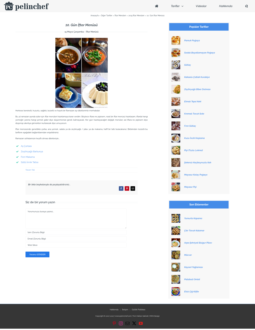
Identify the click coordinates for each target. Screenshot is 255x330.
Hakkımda (114, 310)
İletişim (125, 310)
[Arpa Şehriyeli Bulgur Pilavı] (175, 239)
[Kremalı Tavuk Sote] (175, 110)
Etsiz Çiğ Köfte (191, 291)
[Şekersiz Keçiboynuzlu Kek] (175, 159)
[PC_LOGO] (26, 2)
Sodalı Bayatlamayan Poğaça (199, 52)
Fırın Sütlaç (190, 126)
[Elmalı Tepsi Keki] (175, 98)
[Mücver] (175, 252)
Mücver (188, 255)
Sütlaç (187, 65)
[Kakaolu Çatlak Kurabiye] (175, 74)
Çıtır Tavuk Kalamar (194, 230)
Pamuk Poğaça (192, 40)
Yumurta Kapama (193, 218)
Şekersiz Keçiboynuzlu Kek (197, 162)
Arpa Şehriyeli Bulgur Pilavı (198, 242)
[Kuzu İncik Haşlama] (175, 135)
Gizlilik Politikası (138, 310)
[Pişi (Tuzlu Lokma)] (175, 147)
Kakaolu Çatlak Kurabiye (197, 77)
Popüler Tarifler (199, 26)
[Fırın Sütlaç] (175, 123)
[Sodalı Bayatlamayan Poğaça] (175, 49)
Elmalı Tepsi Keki (192, 101)
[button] (246, 6)
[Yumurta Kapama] (175, 215)
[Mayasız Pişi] (175, 184)
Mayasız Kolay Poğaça (195, 174)
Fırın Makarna (28, 157)
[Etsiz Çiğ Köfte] (175, 288)
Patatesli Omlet (192, 279)
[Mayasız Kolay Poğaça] (175, 171)
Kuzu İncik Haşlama (194, 138)
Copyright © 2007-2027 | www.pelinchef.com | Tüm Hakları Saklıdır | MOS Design (127, 316)
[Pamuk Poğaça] (175, 37)
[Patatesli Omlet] (175, 276)
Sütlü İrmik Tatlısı (29, 162)
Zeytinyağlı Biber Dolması (197, 89)
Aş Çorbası (26, 146)
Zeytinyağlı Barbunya (32, 151)
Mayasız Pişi (190, 187)
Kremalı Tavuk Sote (194, 113)
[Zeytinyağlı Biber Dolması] (175, 86)
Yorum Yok (30, 170)
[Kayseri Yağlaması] (175, 264)
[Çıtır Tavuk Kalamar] (175, 227)
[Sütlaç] (175, 62)
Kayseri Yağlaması (193, 267)
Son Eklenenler (199, 204)
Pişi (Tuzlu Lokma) (193, 150)
